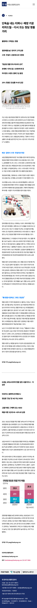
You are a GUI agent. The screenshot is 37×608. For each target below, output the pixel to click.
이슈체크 (10, 16)
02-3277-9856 (26, 560)
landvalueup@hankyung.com (13, 560)
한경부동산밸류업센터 (9, 580)
